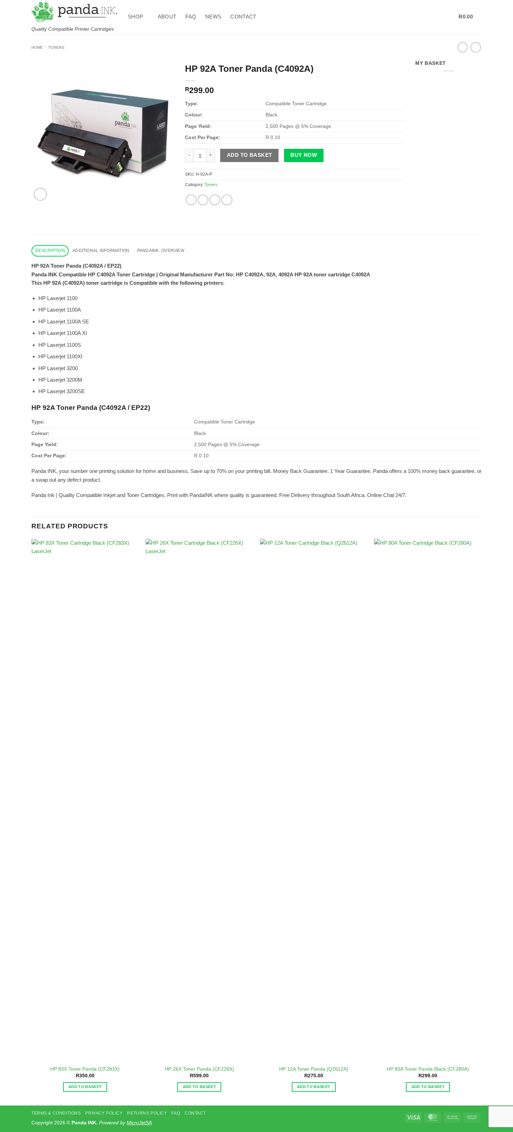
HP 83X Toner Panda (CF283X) (85, 1069)
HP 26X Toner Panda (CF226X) (199, 1069)
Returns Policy (147, 1113)
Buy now (303, 155)
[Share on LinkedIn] (226, 199)
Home (37, 47)
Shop (135, 17)
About (167, 17)
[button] (430, 16)
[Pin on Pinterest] (214, 199)
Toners (56, 47)
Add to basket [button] (85, 1087)
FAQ (190, 17)
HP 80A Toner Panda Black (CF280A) (428, 1069)
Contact (243, 17)
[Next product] (463, 47)
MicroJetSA (139, 1122)
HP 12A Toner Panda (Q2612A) (313, 1069)
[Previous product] (475, 47)
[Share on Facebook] (191, 199)
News (213, 17)
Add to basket (249, 155)
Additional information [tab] (101, 250)
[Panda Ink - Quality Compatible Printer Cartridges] (74, 11)
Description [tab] (50, 250)
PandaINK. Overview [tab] (160, 250)
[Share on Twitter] (203, 199)
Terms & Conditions (56, 1113)
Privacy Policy (103, 1113)
